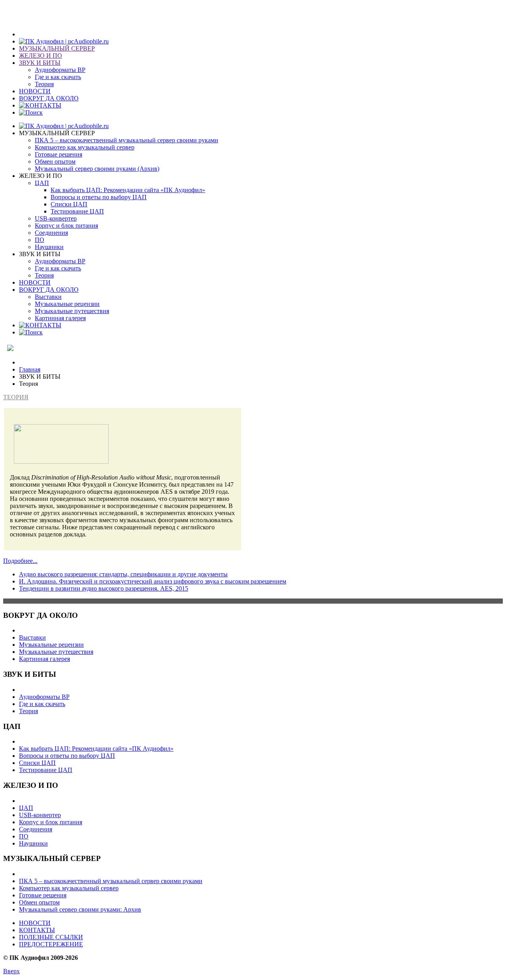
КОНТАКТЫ (37, 930)
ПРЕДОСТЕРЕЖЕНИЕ (51, 944)
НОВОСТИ (35, 922)
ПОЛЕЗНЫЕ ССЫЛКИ (51, 937)
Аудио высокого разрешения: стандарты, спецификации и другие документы (123, 574)
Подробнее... (20, 560)
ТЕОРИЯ (15, 397)
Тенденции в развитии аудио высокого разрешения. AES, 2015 (103, 588)
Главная (29, 369)
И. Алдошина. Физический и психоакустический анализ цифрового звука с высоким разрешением (152, 581)
